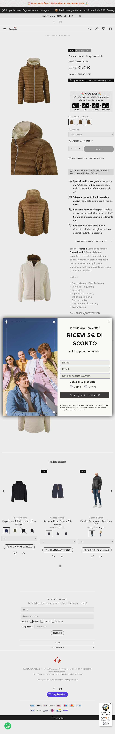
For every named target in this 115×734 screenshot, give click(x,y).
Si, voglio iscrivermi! (85, 395)
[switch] (106, 723)
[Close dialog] (109, 321)
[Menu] (110, 704)
